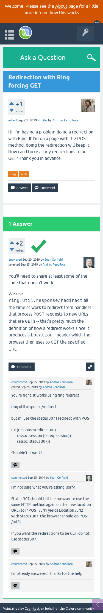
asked (12, 120)
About (61, 6)
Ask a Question (43, 57)
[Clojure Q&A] (25, 32)
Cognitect (32, 609)
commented (19, 382)
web (24, 174)
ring (13, 174)
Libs (44, 120)
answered (15, 259)
